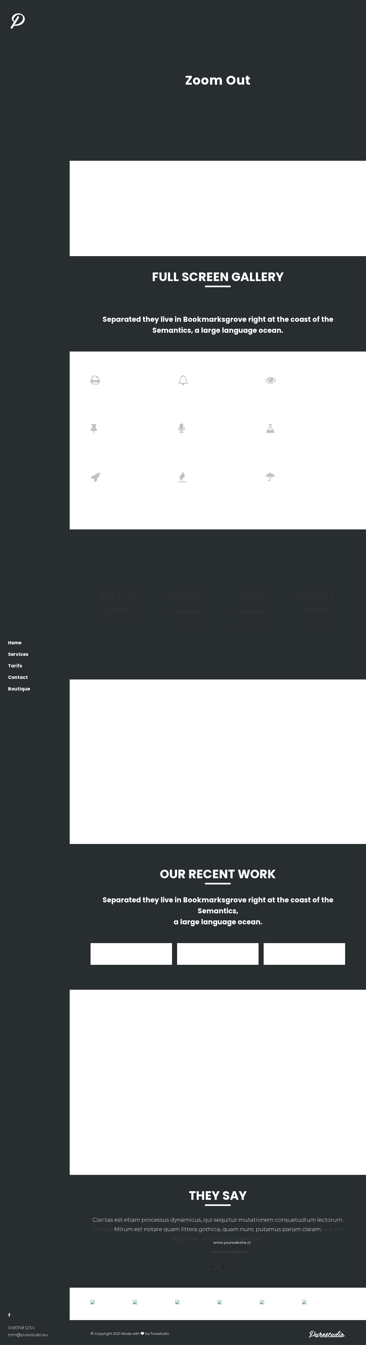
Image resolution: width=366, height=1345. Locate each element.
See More (187, 809)
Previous (213, 1267)
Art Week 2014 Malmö (131, 952)
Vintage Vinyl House (217, 952)
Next (223, 1267)
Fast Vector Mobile (304, 952)
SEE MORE (152, 1147)
